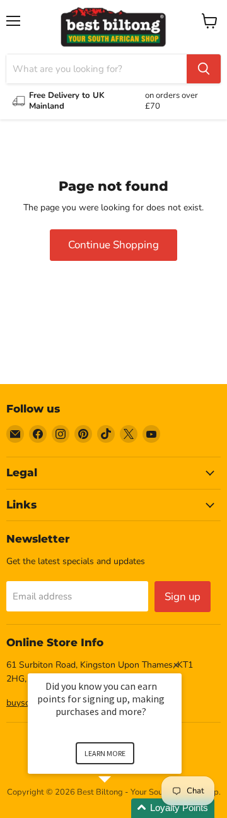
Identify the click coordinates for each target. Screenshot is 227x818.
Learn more (104, 753)
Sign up (183, 596)
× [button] (175, 665)
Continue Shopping (113, 245)
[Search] (204, 68)
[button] (119, 808)
